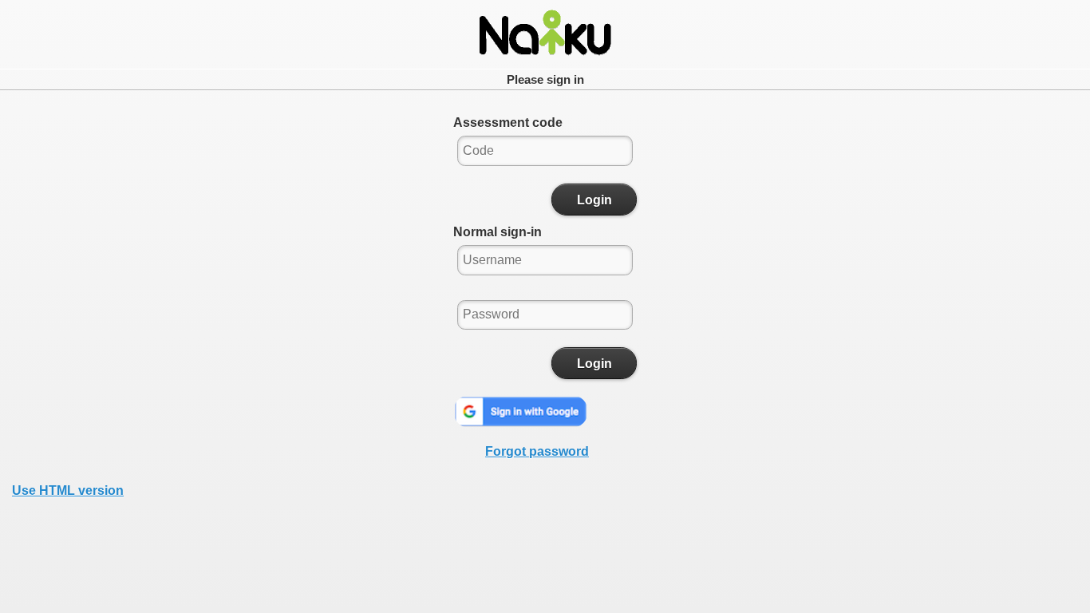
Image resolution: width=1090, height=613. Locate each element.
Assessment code (508, 122)
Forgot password (537, 451)
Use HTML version (68, 490)
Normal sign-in (497, 232)
